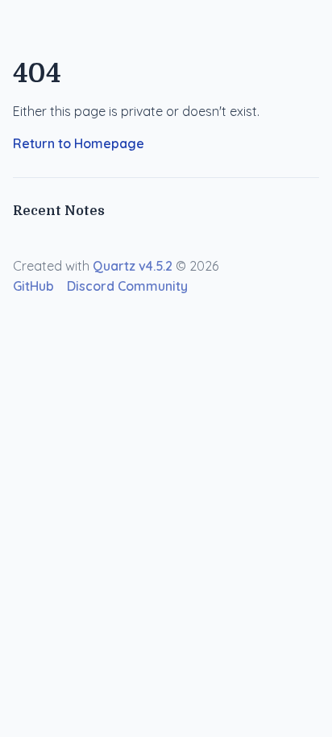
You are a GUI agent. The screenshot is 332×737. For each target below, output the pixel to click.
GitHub (33, 286)
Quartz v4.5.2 (132, 266)
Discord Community (127, 286)
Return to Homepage (78, 143)
